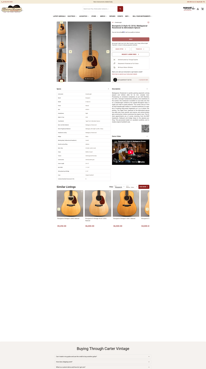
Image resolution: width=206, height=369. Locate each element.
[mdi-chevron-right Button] (147, 209)
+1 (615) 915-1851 (143, 80)
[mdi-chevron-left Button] (58, 209)
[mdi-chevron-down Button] (61, 81)
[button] (84, 89)
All (112, 22)
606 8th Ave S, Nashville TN (196, 2)
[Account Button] (197, 9)
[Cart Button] (202, 9)
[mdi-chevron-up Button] (61, 22)
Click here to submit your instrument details (124, 74)
